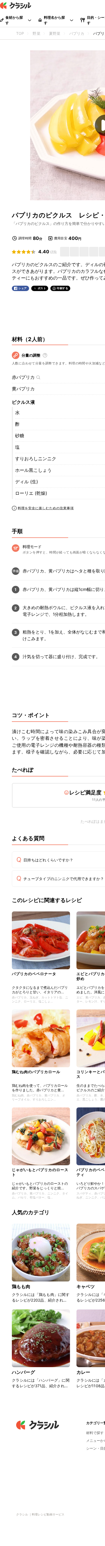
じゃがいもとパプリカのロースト (40, 1172)
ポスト (42, 288)
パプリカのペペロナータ (34, 973)
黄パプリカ (23, 388)
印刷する (62, 288)
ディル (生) (26, 481)
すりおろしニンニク (35, 458)
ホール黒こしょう (33, 470)
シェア (22, 288)
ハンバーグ (23, 1372)
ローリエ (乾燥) (31, 493)
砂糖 (19, 435)
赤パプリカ (23, 377)
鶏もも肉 (21, 1286)
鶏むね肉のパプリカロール (36, 1071)
